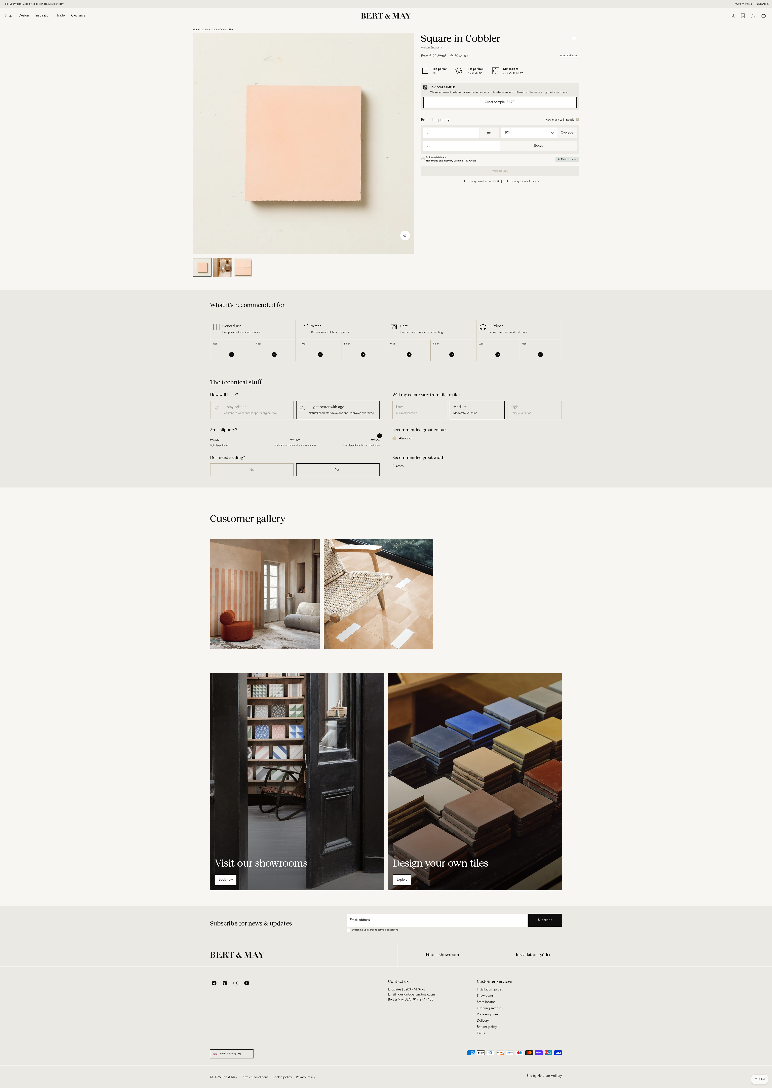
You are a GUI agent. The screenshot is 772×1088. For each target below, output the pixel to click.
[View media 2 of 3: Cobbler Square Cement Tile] (222, 267)
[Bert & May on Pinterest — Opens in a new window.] (225, 983)
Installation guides (533, 955)
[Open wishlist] (743, 15)
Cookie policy (282, 1077)
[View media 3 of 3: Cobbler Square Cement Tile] (243, 267)
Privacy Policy (305, 1077)
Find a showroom (442, 955)
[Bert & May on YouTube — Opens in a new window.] (247, 983)
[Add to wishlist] (573, 39)
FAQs (481, 1033)
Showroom (763, 4)
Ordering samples (490, 1008)
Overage (567, 132)
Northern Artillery (549, 1076)
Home (196, 30)
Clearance (78, 15)
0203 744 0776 (743, 4)
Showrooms (485, 996)
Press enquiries (487, 1014)
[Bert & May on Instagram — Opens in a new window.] (236, 983)
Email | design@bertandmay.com (411, 994)
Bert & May (229, 1077)
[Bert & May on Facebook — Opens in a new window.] (214, 983)
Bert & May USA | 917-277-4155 (410, 999)
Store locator (486, 1002)
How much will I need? (560, 119)
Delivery (483, 1020)
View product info (569, 55)
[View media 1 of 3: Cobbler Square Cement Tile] (202, 267)
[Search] (733, 15)
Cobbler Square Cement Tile (217, 30)
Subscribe (545, 920)
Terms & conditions (254, 1077)
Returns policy (487, 1027)
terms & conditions (388, 930)
